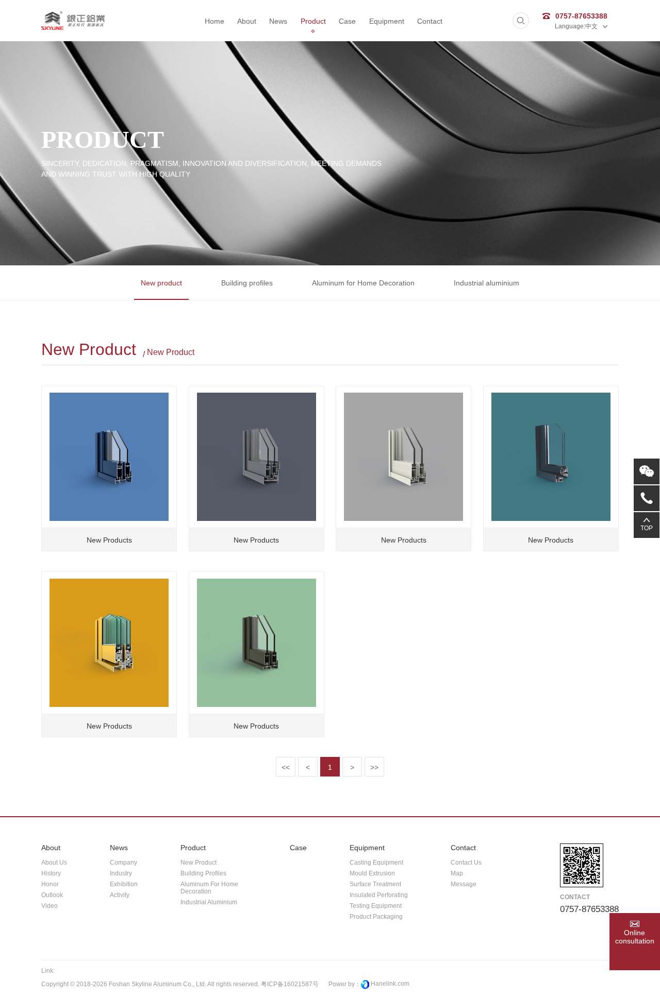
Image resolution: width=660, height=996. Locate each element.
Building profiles (247, 283)
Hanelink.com (390, 983)
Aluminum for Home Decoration (363, 283)
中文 (591, 26)
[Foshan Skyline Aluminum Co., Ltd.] (73, 20)
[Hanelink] (365, 984)
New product (161, 283)
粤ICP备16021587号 (290, 984)
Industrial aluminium (486, 283)
